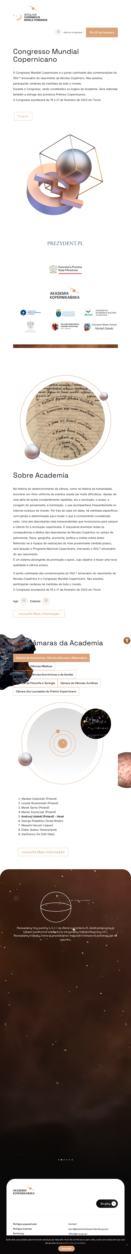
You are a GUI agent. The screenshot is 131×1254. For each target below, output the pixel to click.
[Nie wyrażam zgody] (126, 1245)
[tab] (51, 658)
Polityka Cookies (22, 1228)
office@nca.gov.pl (77, 1233)
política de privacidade (74, 1243)
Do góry (105, 1203)
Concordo (66, 1248)
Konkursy (18, 1233)
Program (23, 116)
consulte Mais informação (38, 614)
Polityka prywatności (25, 1224)
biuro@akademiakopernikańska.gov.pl (88, 1229)
